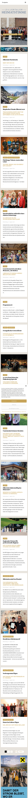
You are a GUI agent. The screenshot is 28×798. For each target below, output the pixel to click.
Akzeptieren (14, 401)
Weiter (20, 752)
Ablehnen (14, 405)
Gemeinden (7, 34)
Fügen (5, 636)
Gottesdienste (11, 327)
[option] (14, 31)
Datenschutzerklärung (6, 411)
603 (16, 752)
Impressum (23, 411)
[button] (26, 386)
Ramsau (14, 34)
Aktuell (5, 56)
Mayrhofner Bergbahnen (13, 157)
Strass (11, 576)
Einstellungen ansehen (14, 408)
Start (20, 34)
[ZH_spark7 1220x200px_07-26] (14, 49)
